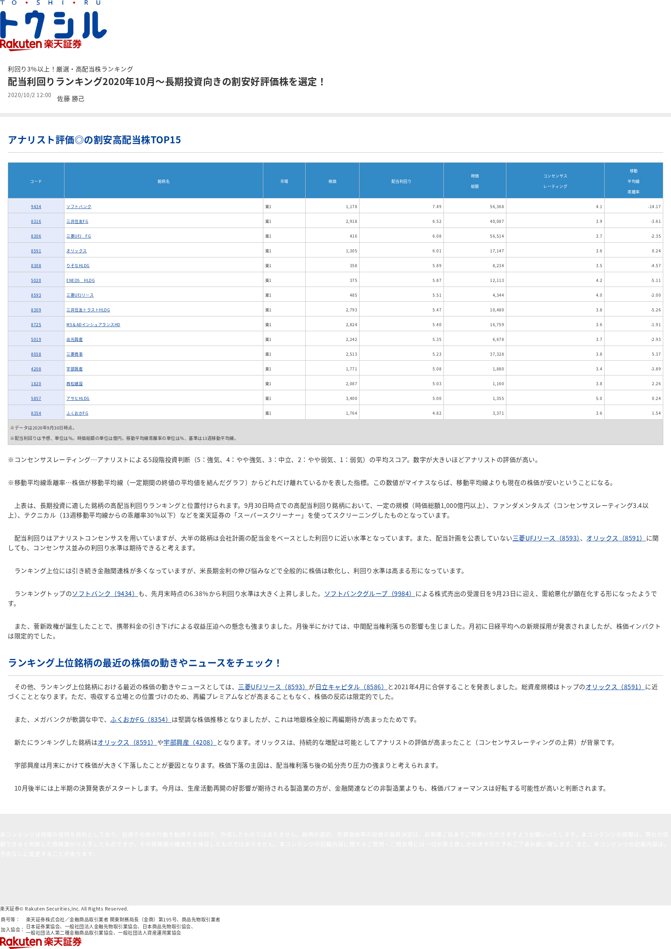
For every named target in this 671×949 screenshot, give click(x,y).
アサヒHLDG (78, 398)
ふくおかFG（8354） (141, 719)
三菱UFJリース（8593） (546, 537)
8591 (36, 251)
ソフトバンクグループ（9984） (369, 593)
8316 (36, 221)
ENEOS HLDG (80, 280)
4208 (36, 369)
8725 (36, 324)
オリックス (76, 251)
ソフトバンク (78, 206)
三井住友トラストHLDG (88, 310)
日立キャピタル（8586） (351, 686)
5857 (36, 398)
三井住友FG (77, 221)
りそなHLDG (78, 265)
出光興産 (74, 339)
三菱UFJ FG (78, 236)
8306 (36, 236)
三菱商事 (74, 354)
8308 (36, 265)
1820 (36, 383)
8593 (36, 295)
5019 (36, 339)
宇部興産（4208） (190, 742)
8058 (36, 354)
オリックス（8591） (616, 537)
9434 (36, 206)
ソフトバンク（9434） (105, 593)
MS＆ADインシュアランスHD (93, 324)
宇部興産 (74, 369)
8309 (36, 310)
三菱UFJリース (80, 295)
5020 (36, 280)
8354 (36, 413)
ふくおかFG (77, 413)
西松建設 (74, 383)
